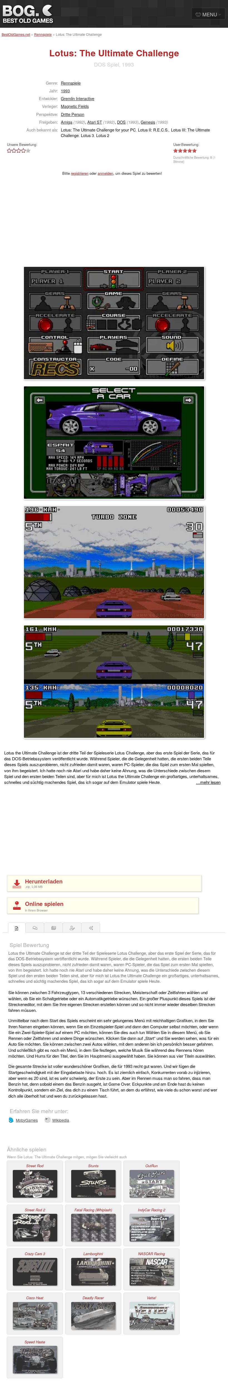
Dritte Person (72, 114)
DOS (121, 122)
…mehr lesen (208, 782)
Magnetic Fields (75, 106)
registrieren (79, 173)
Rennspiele (43, 34)
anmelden (105, 173)
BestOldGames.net (16, 34)
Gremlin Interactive (77, 98)
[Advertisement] (114, 224)
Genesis (148, 122)
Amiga (66, 122)
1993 (65, 90)
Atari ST (94, 122)
